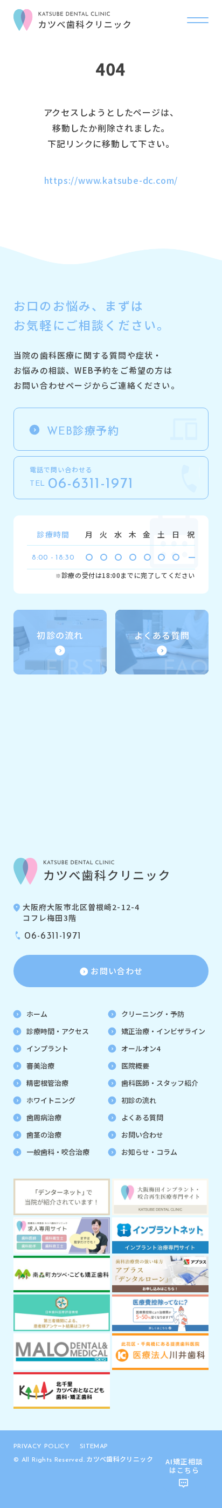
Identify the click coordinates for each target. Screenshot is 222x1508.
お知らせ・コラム (149, 1152)
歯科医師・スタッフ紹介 (159, 1083)
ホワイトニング (50, 1100)
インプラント (47, 1048)
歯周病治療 (43, 1117)
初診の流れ (138, 1100)
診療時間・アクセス (57, 1031)
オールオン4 (140, 1048)
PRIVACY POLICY (41, 1446)
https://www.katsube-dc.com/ (111, 180)
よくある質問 (142, 1117)
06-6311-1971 (52, 936)
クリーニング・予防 (152, 1014)
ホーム (36, 1014)
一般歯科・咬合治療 (57, 1152)
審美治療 (40, 1066)
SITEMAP (94, 1446)
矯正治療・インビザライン (163, 1031)
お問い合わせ (142, 1135)
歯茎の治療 (43, 1135)
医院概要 (135, 1066)
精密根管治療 (47, 1083)
